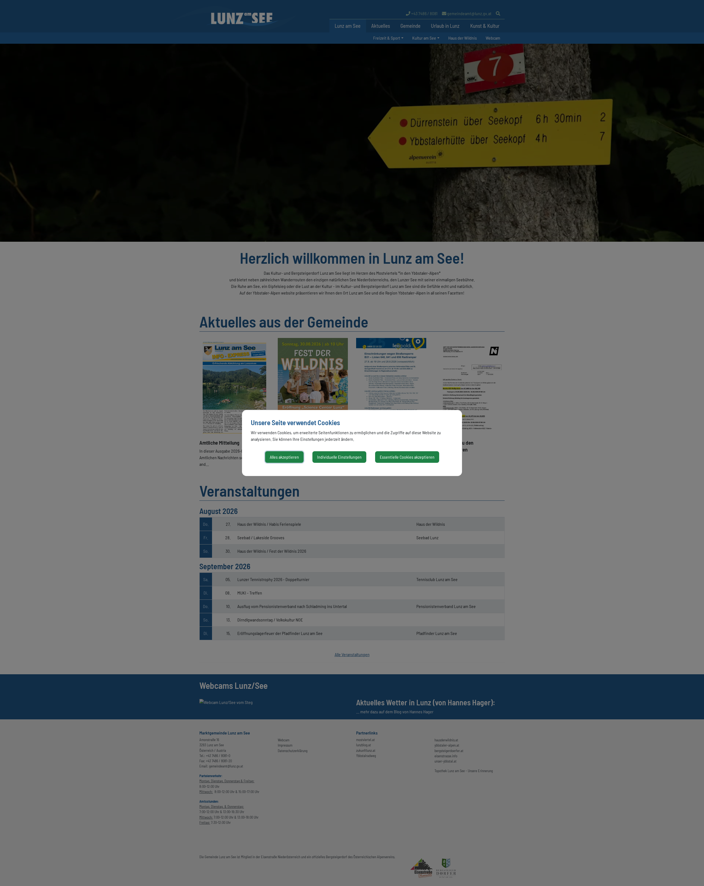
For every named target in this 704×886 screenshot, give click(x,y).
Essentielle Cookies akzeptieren (407, 456)
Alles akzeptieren (284, 456)
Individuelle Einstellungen (339, 456)
